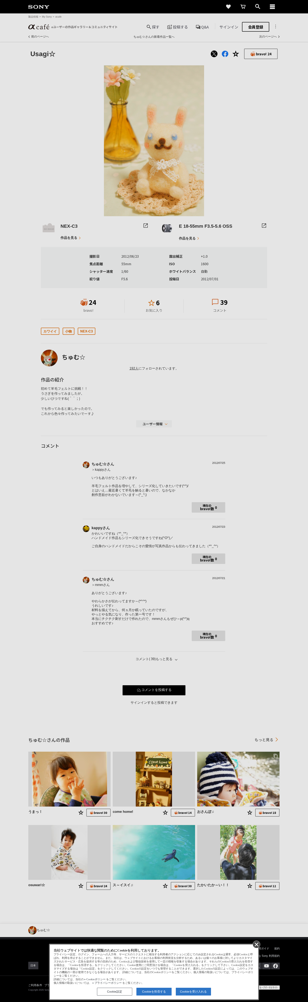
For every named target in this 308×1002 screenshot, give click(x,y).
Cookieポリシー (96, 979)
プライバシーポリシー (108, 982)
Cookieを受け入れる (193, 991)
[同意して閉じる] (256, 944)
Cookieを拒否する (154, 991)
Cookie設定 (114, 991)
